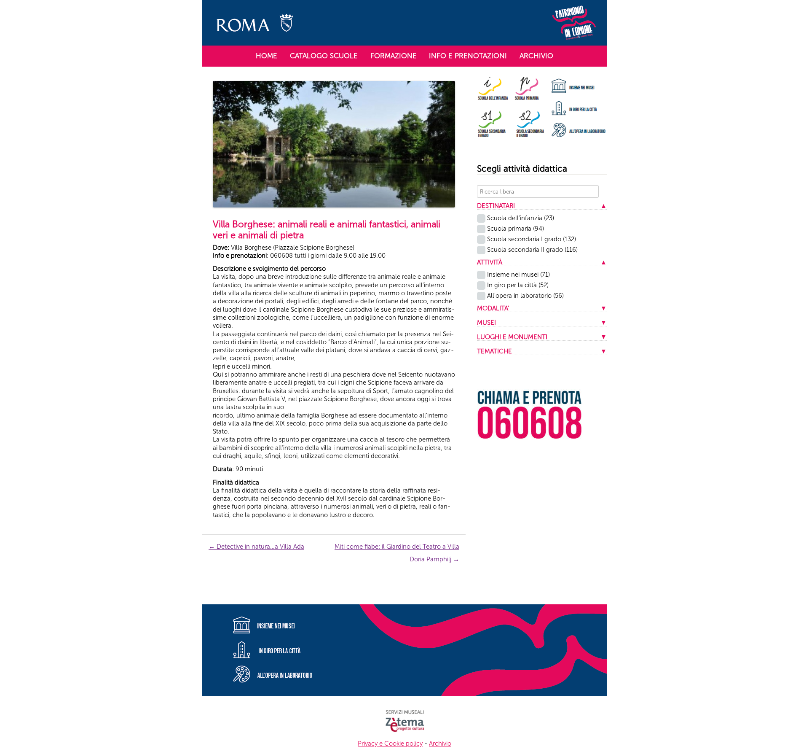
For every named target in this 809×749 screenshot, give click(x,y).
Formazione (393, 55)
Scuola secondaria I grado (531, 239)
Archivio (536, 55)
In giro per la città (518, 285)
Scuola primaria (515, 228)
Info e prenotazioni (468, 55)
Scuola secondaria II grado (532, 249)
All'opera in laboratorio (525, 295)
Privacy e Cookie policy (390, 743)
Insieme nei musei (518, 274)
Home (266, 55)
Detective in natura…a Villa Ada (256, 546)
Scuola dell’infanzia (520, 218)
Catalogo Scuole (324, 55)
